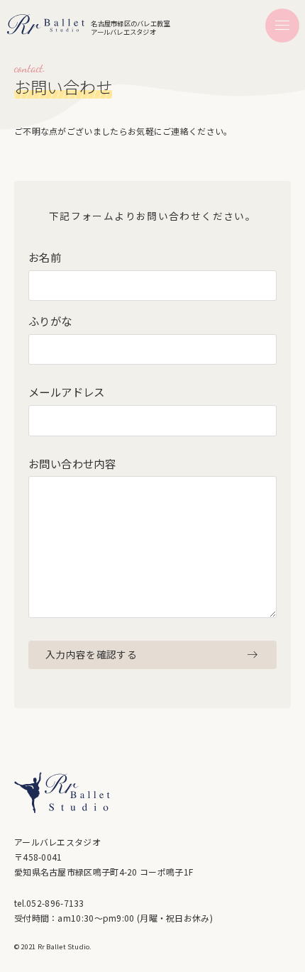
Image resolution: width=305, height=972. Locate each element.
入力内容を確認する (91, 654)
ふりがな (50, 321)
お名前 (44, 257)
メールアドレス (66, 392)
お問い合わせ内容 (72, 464)
